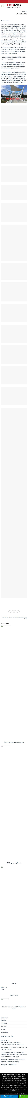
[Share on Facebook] (9, 611)
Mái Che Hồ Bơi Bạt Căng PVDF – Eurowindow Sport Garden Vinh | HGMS (12, 1043)
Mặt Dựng (4, 1023)
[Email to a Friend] (15, 611)
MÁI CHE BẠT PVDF (19, 1076)
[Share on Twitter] (12, 611)
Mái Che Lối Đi (14, 995)
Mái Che (14, 983)
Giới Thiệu (13, 1093)
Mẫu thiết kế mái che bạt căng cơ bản (14, 742)
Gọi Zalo (24, 1096)
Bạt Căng (3, 1020)
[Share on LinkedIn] (18, 611)
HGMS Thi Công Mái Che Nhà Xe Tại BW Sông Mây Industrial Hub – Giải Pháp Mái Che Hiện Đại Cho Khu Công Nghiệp (14, 1054)
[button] (2, 6)
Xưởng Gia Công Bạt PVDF (9, 1064)
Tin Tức (3, 1029)
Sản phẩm (24, 11)
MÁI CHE (4, 1074)
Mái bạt (23, 1093)
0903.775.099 (10, 1096)
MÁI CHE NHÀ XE (18, 1074)
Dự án (18, 1093)
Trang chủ (6, 1093)
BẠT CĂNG (10, 1074)
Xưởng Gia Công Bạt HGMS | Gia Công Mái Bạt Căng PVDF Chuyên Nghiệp (13, 1060)
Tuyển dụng (4, 1032)
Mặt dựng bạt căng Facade (14, 863)
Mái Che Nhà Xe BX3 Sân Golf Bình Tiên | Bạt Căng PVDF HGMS (14, 1048)
